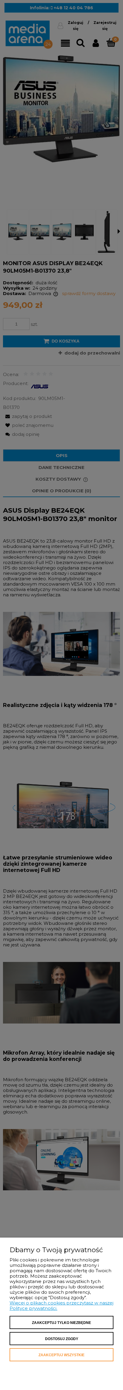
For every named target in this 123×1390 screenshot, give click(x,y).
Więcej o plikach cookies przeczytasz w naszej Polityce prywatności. (61, 1305)
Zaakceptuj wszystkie (61, 1355)
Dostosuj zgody (61, 1339)
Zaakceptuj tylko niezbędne (61, 1323)
